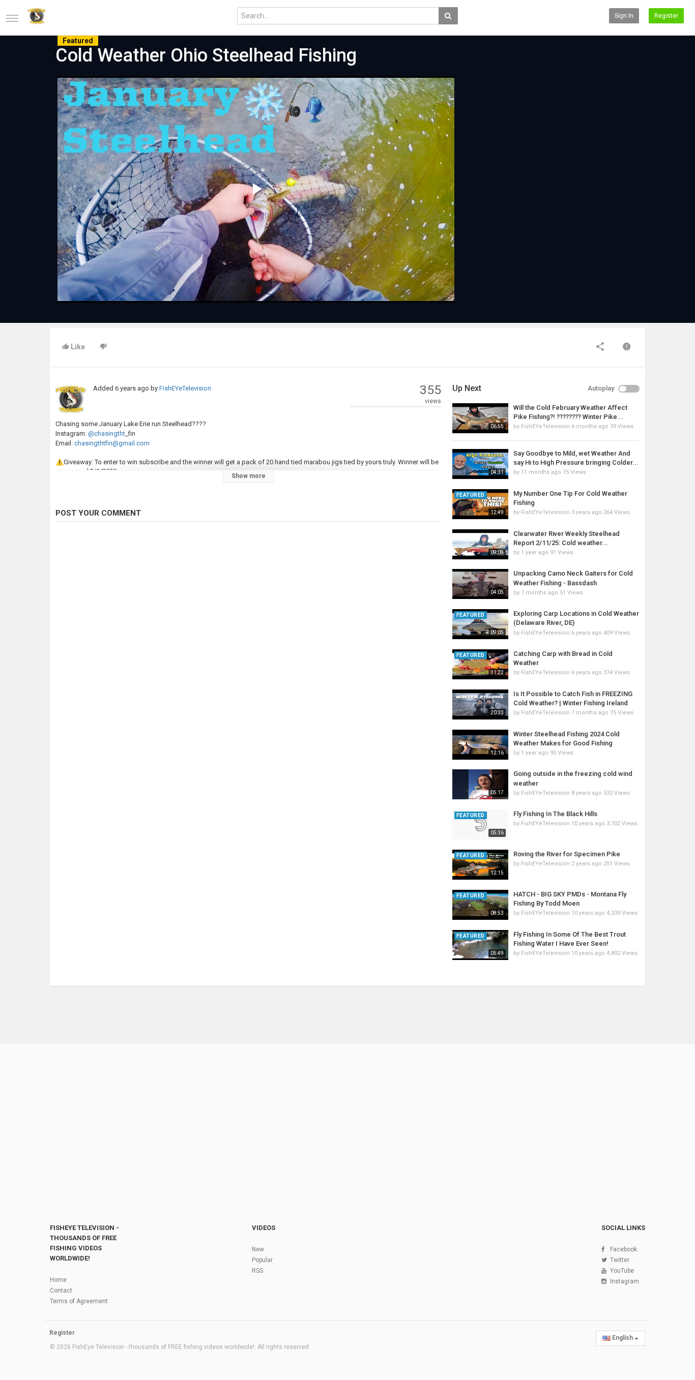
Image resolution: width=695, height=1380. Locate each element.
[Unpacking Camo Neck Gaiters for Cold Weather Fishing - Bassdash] (480, 584)
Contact (61, 1290)
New (258, 1249)
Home (58, 1279)
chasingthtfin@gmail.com (111, 443)
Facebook (623, 1249)
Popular (262, 1260)
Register (666, 15)
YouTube (622, 1270)
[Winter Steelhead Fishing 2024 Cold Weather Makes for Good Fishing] (480, 745)
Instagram (624, 1281)
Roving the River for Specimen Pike (566, 854)
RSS (257, 1270)
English (622, 1337)
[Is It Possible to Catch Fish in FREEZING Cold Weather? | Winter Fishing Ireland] (480, 704)
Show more (248, 475)
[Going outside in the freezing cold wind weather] (480, 784)
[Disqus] (248, 668)
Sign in (624, 15)
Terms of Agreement (79, 1301)
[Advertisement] (546, 153)
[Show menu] (12, 18)
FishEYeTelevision (185, 388)
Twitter (619, 1260)
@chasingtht (105, 433)
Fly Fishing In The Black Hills (555, 814)
